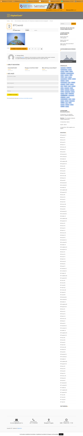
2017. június (62, 396)
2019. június (62, 338)
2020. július (62, 307)
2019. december (62, 324)
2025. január (62, 179)
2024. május (62, 198)
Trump (62, 90)
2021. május (62, 284)
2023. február (62, 234)
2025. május (62, 169)
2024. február (62, 205)
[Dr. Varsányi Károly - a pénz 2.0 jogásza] (41, 6)
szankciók (72, 88)
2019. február (62, 348)
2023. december (62, 210)
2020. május (62, 312)
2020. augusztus (62, 305)
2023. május (62, 226)
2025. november (62, 155)
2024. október (62, 186)
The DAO (62, 103)
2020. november (62, 298)
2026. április (62, 143)
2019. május (62, 341)
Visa (66, 101)
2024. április (62, 200)
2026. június (62, 138)
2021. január (62, 293)
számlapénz (63, 83)
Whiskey (62, 92)
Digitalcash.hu (19, 427)
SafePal (67, 105)
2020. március (62, 317)
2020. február (62, 319)
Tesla (62, 75)
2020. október (62, 300)
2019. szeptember (63, 331)
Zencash (70, 68)
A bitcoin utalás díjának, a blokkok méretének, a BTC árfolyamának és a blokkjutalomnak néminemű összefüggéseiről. (31, 19)
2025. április (62, 172)
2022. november (62, 241)
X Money (62, 70)
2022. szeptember (63, 246)
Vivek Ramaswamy (64, 81)
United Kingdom (71, 94)
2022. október (62, 243)
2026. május (62, 141)
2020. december (62, 296)
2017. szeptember (63, 388)
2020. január (62, 322)
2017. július (62, 393)
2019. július (62, 336)
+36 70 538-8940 (33, 422)
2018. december (62, 353)
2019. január (62, 350)
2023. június (62, 224)
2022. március (62, 260)
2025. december (62, 153)
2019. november (62, 327)
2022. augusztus (62, 248)
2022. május (62, 255)
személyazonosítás (64, 68)
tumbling (74, 77)
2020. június (62, 310)
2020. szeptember (63, 303)
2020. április (62, 315)
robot (66, 92)
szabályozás (64, 94)
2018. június (62, 367)
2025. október (62, 157)
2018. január (62, 379)
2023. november (62, 212)
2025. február (62, 176)
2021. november (62, 269)
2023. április (62, 229)
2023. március (62, 231)
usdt (69, 81)
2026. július (62, 136)
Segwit (70, 77)
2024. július (62, 193)
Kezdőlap (8, 19)
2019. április (62, 343)
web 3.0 (73, 90)
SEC (70, 101)
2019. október (62, 329)
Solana (62, 105)
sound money (63, 66)
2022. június (62, 253)
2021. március (62, 288)
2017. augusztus (62, 391)
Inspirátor (61, 123)
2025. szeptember (63, 160)
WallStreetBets (71, 92)
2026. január (62, 150)
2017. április (62, 400)
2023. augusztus (62, 219)
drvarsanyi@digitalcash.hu (16, 422)
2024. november (62, 184)
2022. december (62, 238)
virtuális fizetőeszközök (70, 72)
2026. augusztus (62, 134)
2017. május (62, 398)
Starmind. (68, 120)
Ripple (71, 70)
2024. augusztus (62, 191)
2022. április (62, 257)
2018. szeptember (63, 360)
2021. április (62, 286)
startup (68, 96)
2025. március (62, 174)
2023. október (62, 215)
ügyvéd (23, 56)
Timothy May (67, 88)
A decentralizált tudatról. (12, 66)
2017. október (62, 386)
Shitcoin (72, 83)
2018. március (62, 374)
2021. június (62, 281)
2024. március (62, 203)
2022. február (62, 262)
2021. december (62, 267)
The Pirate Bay (68, 90)
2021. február (62, 291)
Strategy (73, 81)
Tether (62, 101)
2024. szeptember (63, 188)
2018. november (62, 355)
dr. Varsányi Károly (19, 54)
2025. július (62, 165)
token (67, 70)
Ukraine (72, 103)
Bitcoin (12, 19)
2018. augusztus (62, 362)
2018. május (62, 369)
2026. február (62, 148)
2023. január (62, 236)
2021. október (62, 272)
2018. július (62, 365)
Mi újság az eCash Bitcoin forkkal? (31, 66)
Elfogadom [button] (61, 434)
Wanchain (67, 103)
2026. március (62, 145)
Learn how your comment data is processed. (25, 97)
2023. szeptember (63, 217)
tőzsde (62, 88)
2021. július (62, 279)
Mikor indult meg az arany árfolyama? (49, 66)
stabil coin (69, 66)
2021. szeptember (63, 274)
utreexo (67, 79)
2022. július (62, 250)
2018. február (62, 377)
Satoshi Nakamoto (64, 77)
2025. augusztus (62, 162)
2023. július (62, 222)
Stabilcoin (63, 96)
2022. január (62, 265)
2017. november (62, 384)
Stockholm (63, 72)
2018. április (62, 372)
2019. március (62, 346)
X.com (68, 83)
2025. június (62, 167)
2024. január (62, 207)
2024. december (62, 181)
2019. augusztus (62, 334)
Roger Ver (62, 79)
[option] (68, 56)
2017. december (62, 381)
